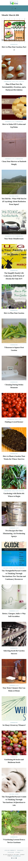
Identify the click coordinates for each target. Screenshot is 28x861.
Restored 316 (17, 855)
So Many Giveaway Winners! (14, 725)
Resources (20, 850)
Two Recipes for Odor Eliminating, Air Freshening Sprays (14, 533)
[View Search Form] (12, 8)
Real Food (15, 81)
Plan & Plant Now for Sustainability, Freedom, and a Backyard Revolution (14, 87)
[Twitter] (14, 858)
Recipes (21, 81)
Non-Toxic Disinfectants (14, 239)
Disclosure (11, 852)
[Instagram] (16, 858)
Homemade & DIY (10, 121)
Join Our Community (10, 850)
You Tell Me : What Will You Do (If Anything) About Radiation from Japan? (14, 201)
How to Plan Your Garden (14, 313)
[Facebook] (12, 858)
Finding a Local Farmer (14, 422)
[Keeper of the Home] (14, 3)
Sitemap (18, 852)
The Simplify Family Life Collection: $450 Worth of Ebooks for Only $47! (14, 276)
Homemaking (14, 44)
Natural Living (14, 794)
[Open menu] (15, 8)
